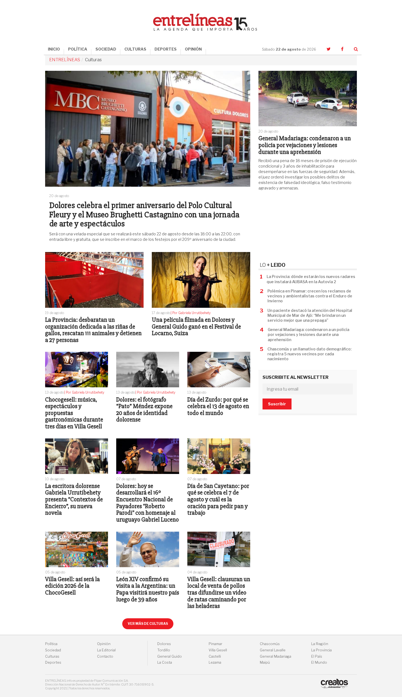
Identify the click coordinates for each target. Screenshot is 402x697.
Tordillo (163, 650)
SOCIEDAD (105, 49)
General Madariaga (275, 656)
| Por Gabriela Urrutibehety (191, 313)
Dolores (164, 644)
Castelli (215, 656)
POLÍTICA (77, 49)
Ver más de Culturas (148, 624)
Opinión (103, 644)
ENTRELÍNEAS (64, 59)
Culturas (52, 656)
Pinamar (215, 644)
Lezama (215, 662)
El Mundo (319, 662)
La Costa (164, 662)
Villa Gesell (218, 650)
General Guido (169, 656)
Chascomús (270, 644)
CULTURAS (135, 49)
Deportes (53, 662)
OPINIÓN (193, 49)
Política (51, 644)
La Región (319, 644)
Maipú (265, 662)
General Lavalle (273, 650)
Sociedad (53, 650)
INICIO (54, 49)
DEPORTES (166, 49)
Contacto (105, 656)
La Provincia (321, 650)
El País (316, 656)
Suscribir (277, 404)
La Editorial (106, 650)
